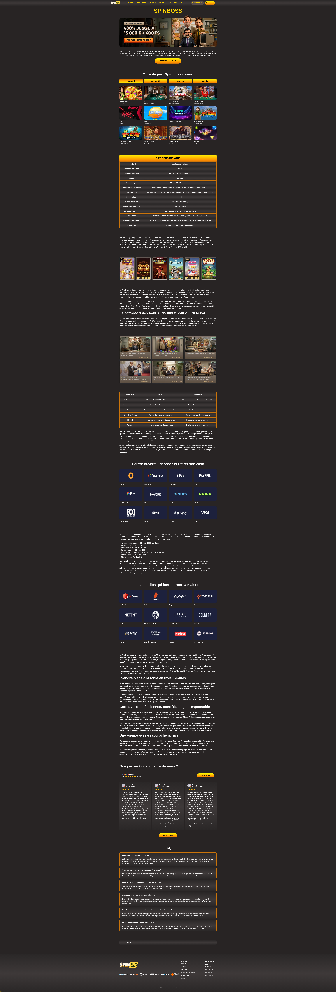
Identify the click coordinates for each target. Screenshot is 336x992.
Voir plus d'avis (168, 835)
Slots (203, 81)
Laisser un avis (205, 775)
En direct (154, 81)
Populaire (130, 81)
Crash (179, 81)
